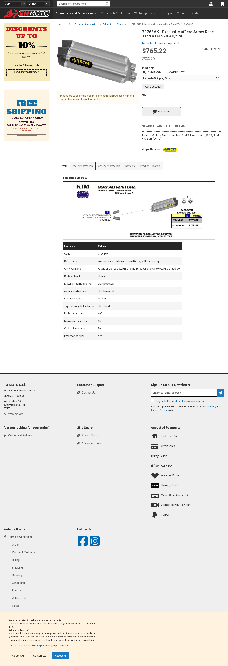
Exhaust (107, 24)
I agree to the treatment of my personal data (181, 401)
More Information (83, 166)
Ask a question (153, 86)
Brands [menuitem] (193, 13)
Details (64, 166)
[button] (15, 4)
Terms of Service (159, 410)
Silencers (121, 24)
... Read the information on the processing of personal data (39, 645)
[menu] (140, 13)
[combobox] (83, 4)
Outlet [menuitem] (181, 13)
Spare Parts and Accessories (83, 24)
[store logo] (26, 13)
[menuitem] (76, 13)
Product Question (150, 166)
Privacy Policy (209, 406)
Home (60, 24)
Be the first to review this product (160, 43)
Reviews (130, 166)
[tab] (181, 78)
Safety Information (109, 166)
